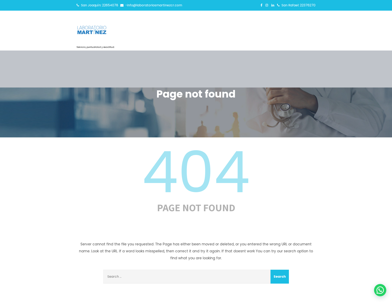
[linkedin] (272, 5)
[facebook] (261, 5)
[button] (380, 290)
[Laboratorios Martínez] (96, 31)
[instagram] (266, 5)
